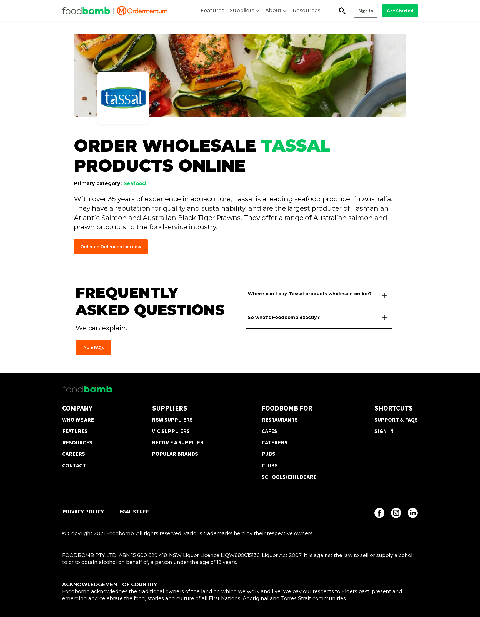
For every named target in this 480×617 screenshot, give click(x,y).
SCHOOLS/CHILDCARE (289, 476)
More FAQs (94, 347)
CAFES (269, 430)
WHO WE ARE (78, 419)
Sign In (366, 10)
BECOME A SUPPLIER (178, 442)
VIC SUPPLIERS (171, 430)
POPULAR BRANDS (175, 453)
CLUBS (270, 465)
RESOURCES (77, 442)
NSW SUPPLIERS (172, 419)
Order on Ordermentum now (111, 246)
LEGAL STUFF (132, 511)
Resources (306, 10)
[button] (244, 11)
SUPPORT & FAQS (396, 419)
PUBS (268, 453)
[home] (114, 11)
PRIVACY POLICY (83, 511)
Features (212, 10)
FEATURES (75, 430)
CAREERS (73, 453)
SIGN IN (384, 430)
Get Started (400, 10)
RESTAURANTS (280, 419)
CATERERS (275, 442)
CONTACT (74, 465)
